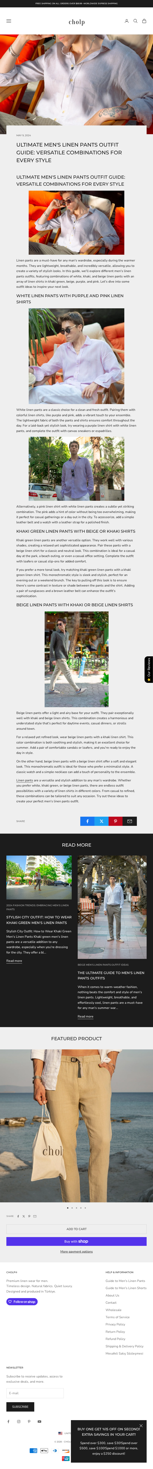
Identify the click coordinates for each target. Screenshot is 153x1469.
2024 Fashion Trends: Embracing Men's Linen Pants (37, 907)
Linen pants (24, 780)
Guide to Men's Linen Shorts (126, 1288)
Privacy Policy (115, 1324)
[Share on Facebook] (87, 821)
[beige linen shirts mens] (76, 223)
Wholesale (114, 1310)
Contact (111, 1302)
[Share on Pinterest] (116, 821)
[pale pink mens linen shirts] (76, 356)
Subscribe (20, 1407)
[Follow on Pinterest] (29, 1422)
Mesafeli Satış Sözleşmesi (124, 1353)
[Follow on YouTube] (39, 1422)
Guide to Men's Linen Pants (125, 1281)
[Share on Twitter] (102, 821)
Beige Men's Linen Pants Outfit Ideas (103, 964)
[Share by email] (130, 821)
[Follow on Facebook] (8, 1422)
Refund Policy (115, 1339)
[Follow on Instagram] (19, 1422)
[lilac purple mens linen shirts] (76, 469)
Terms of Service (118, 1317)
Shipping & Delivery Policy (124, 1346)
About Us (112, 1295)
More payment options (76, 1251)
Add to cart (77, 1229)
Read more (14, 961)
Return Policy (115, 1332)
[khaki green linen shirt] (76, 659)
